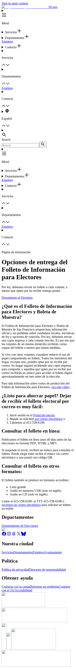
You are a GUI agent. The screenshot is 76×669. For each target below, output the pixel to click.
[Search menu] (38, 133)
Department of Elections (17, 297)
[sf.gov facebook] (4, 535)
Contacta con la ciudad (16, 586)
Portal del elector (44, 415)
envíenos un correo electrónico (21, 505)
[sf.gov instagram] (8, 535)
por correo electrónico (49, 419)
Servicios (7, 552)
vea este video (60, 387)
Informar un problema (45, 586)
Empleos (7, 41)
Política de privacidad (15, 569)
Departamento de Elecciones (20, 525)
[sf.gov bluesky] (23, 535)
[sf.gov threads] (13, 535)
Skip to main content (15, 3)
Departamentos (23, 552)
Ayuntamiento (53, 552)
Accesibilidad (23, 590)
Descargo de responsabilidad (47, 569)
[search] (42, 144)
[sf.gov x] (18, 535)
